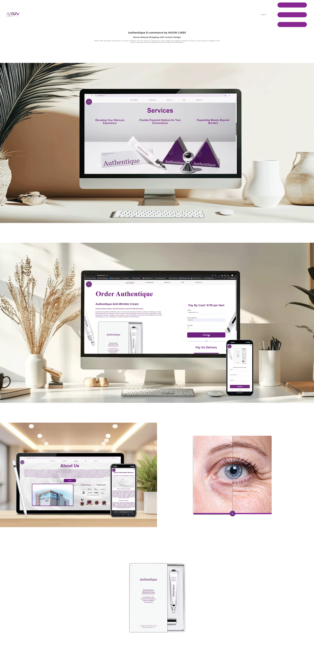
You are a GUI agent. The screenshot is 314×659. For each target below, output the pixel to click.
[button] (292, 15)
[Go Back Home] (12, 14)
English (263, 15)
